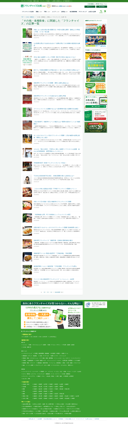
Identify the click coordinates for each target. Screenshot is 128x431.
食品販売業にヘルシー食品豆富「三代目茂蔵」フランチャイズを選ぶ (55, 266)
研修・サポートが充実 (28, 413)
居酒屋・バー (44, 371)
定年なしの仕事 (37, 404)
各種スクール (65, 353)
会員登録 (102, 6)
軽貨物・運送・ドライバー (29, 362)
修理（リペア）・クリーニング (58, 355)
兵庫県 (51, 393)
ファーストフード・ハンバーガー (30, 371)
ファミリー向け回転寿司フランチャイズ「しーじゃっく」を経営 (54, 279)
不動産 (24, 360)
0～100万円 (25, 336)
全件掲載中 (62, 6)
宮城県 (51, 384)
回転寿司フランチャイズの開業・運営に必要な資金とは (51, 83)
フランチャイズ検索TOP (29, 331)
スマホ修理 (77, 360)
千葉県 (56, 389)
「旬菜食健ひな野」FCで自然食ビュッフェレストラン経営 (52, 214)
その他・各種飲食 (30, 17)
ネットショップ (51, 360)
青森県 (40, 384)
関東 (24, 389)
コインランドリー (76, 358)
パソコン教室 (30, 365)
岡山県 (66, 396)
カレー (69, 371)
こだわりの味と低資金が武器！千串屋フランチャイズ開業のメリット (55, 188)
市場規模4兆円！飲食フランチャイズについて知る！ (50, 163)
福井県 (51, 386)
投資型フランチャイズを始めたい (30, 408)
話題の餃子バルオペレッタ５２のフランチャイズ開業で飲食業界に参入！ (57, 227)
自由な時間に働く (27, 404)
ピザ (75, 371)
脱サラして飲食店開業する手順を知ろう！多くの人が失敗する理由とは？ (57, 70)
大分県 (56, 398)
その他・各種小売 (27, 347)
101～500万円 (34, 336)
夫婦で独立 (45, 411)
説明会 (64, 11)
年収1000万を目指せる (28, 411)
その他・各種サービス (41, 360)
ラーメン (51, 371)
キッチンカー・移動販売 (44, 373)
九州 (24, 398)
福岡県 (35, 398)
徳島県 (35, 396)
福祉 (24, 365)
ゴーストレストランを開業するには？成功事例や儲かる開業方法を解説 (56, 109)
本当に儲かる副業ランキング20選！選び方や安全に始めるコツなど (55, 57)
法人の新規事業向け (27, 406)
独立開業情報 (73, 11)
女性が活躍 (50, 413)
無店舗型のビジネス (48, 406)
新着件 (69, 6)
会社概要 (40, 419)
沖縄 (27, 398)
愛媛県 (45, 396)
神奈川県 (67, 389)
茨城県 (35, 389)
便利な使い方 (32, 419)
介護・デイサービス (44, 355)
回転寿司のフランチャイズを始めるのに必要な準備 (50, 96)
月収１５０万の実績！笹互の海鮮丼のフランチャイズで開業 (52, 201)
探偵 (64, 362)
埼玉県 (51, 389)
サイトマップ (80, 419)
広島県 (72, 396)
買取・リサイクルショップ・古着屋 (37, 344)
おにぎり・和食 (26, 378)
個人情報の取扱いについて (50, 419)
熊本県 (51, 398)
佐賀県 (40, 398)
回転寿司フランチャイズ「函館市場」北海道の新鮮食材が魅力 (53, 240)
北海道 (24, 384)
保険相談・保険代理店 (43, 362)
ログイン (91, 6)
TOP (22, 17)
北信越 (24, 386)
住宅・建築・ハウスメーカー (74, 362)
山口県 (77, 396)
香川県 (40, 396)
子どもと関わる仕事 (64, 411)
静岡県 (40, 391)
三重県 (51, 391)
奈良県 (56, 393)
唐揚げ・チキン (41, 376)
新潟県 (35, 386)
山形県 (61, 384)
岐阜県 (35, 391)
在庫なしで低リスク (60, 406)
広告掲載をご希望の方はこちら (97, 4)
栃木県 (40, 389)
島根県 (61, 396)
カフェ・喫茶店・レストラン (29, 373)
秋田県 (56, 384)
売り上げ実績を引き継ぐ (46, 408)
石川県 (45, 386)
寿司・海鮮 (59, 376)
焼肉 (65, 371)
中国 (27, 396)
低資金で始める (38, 406)
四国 (24, 396)
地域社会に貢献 (53, 411)
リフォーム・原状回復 (55, 362)
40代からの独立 (60, 404)
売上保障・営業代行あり (72, 404)
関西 (24, 393)
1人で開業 (38, 411)
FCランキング (83, 11)
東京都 (61, 389)
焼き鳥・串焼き (50, 376)
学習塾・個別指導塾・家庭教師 (41, 353)
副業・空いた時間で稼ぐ (48, 404)
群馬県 (45, 389)
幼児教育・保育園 (55, 353)
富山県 (40, 386)
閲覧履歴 (101, 12)
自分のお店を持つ (71, 406)
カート (105, 12)
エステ (59, 360)
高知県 (51, 396)
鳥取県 (56, 396)
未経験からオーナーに (59, 408)
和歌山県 (62, 393)
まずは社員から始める (40, 413)
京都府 (40, 393)
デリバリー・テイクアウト (29, 376)
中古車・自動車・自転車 (68, 344)
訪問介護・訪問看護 (67, 360)
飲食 (24, 369)
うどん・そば (59, 371)
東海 (24, 391)
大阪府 (45, 393)
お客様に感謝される (76, 411)
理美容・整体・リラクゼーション (30, 358)
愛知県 (45, 391)
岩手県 (45, 384)
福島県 (66, 384)
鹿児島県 (67, 398)
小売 (24, 342)
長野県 (61, 386)
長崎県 (45, 398)
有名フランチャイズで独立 (73, 408)
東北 (28, 384)
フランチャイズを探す (28, 11)
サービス (25, 351)
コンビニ (25, 344)
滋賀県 (35, 393)
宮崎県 (61, 398)
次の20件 (57, 292)
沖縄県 (73, 398)
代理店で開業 (68, 413)
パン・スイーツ (56, 373)
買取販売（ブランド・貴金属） (30, 355)
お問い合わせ (89, 419)
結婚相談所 (30, 360)
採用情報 (97, 419)
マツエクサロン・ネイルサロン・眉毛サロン (62, 365)
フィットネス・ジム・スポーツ (62, 358)
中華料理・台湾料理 (68, 376)
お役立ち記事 (92, 11)
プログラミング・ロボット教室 (43, 365)
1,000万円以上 (52, 336)
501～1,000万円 (43, 336)
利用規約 (61, 419)
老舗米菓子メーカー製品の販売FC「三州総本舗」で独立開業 (53, 253)
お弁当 (79, 371)
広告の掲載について (70, 419)
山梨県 (56, 386)
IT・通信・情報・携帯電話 (47, 358)
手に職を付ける (59, 413)
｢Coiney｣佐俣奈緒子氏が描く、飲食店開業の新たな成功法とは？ (54, 176)
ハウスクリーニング (27, 353)
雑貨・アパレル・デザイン (54, 344)
